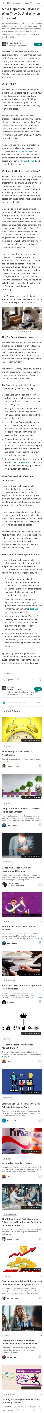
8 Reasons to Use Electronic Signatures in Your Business (21, 987)
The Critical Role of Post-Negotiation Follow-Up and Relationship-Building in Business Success (22, 1222)
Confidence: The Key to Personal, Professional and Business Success (19, 1342)
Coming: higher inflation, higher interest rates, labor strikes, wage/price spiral (22, 1283)
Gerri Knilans (12, 1357)
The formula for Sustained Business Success (20, 928)
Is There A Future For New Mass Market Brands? (17, 1046)
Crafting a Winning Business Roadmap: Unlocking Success (21, 1401)
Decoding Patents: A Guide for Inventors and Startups (17, 869)
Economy (7, 1276)
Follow (38, 44)
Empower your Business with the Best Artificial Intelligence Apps (21, 1105)
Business (7, 673)
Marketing (7, 1335)
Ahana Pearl (11, 1121)
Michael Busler (12, 1298)
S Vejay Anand (12, 1062)
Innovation (7, 863)
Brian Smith (11, 1003)
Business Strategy (10, 980)
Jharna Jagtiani (13, 766)
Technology (8, 1099)
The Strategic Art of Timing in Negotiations (17, 753)
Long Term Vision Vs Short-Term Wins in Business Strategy (21, 810)
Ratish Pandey (12, 826)
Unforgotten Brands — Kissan (17, 1163)
